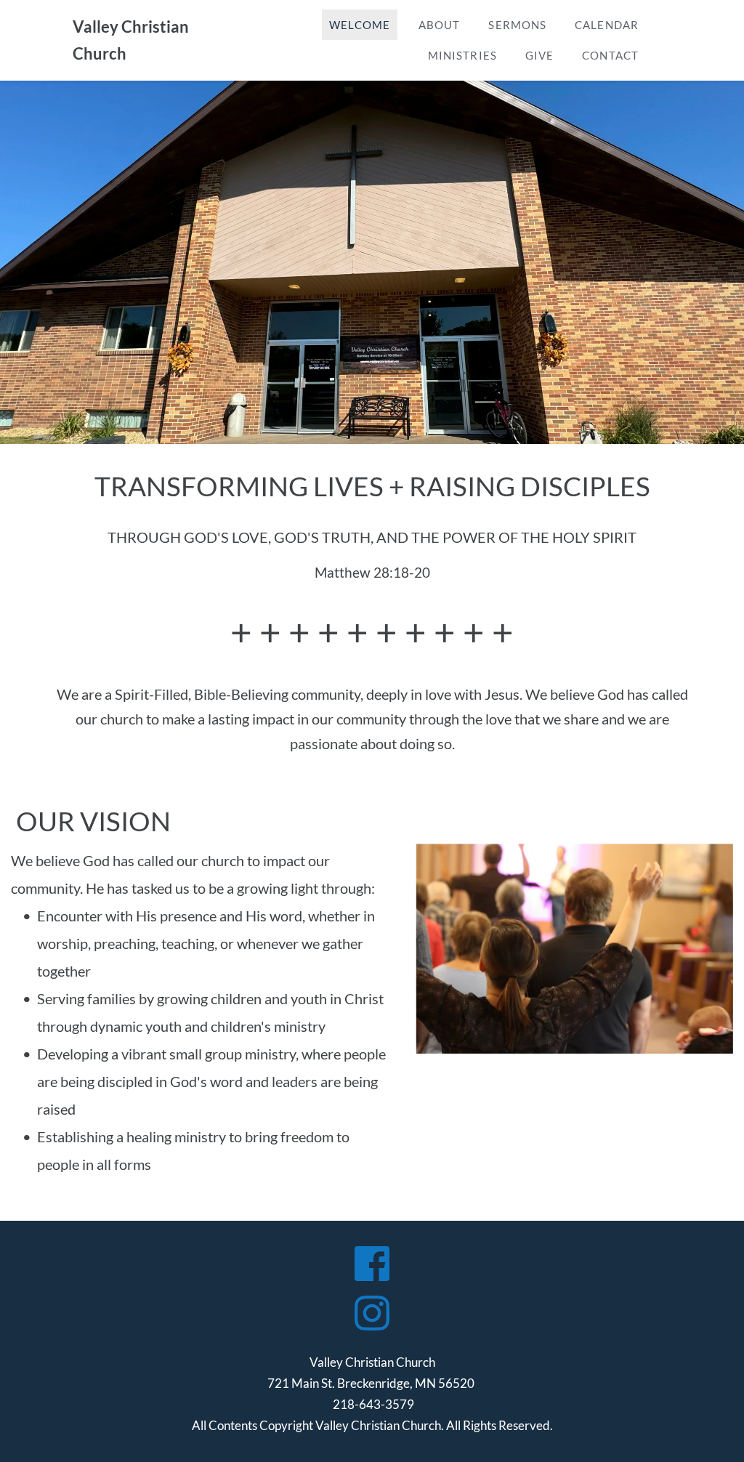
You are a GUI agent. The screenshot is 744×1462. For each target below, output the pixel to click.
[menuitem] (359, 25)
